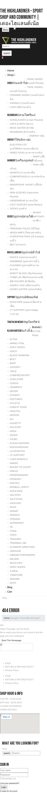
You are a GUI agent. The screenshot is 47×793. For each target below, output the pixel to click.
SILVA (13, 507)
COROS (14, 383)
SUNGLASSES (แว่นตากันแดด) (26, 120)
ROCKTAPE (16, 491)
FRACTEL (15, 411)
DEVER (14, 391)
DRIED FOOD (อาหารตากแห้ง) (26, 152)
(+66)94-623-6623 (8, 710)
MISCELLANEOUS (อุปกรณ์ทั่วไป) (23, 252)
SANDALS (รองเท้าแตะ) (22, 103)
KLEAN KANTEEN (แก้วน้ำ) (19, 331)
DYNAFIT (15, 395)
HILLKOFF (15, 427)
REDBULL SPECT (19, 487)
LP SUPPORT (17, 455)
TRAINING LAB (18, 543)
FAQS (8, 663)
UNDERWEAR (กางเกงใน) (23, 200)
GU (11, 419)
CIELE (13, 371)
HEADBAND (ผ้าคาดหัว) (22, 132)
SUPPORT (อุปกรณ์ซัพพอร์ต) (22, 297)
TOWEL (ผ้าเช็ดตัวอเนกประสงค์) (26, 277)
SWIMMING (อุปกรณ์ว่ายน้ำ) (24, 261)
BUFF (13, 363)
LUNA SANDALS (19, 459)
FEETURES (16, 399)
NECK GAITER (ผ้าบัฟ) (22, 128)
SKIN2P (14, 511)
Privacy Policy (11, 670)
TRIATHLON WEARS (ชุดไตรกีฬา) (23, 322)
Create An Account (8, 791)
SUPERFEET (17, 523)
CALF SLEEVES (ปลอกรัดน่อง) (26, 204)
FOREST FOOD (18, 407)
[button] (41, 31)
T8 (11, 527)
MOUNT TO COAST (20, 467)
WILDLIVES (16, 563)
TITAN (13, 531)
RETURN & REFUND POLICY (19, 667)
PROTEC (15, 483)
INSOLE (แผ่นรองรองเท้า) (23, 257)
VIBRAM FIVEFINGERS (22, 555)
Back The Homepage (11, 640)
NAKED (14, 463)
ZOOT (13, 583)
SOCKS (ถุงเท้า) (18, 208)
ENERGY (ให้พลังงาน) (18, 140)
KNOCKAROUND (19, 447)
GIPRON (14, 415)
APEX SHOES (17, 347)
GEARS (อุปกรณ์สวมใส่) (20, 216)
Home (7, 618)
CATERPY (15, 367)
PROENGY (16, 479)
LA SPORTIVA (17, 451)
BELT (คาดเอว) (18, 244)
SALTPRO (15, 495)
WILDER (14, 559)
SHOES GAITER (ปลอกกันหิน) (26, 289)
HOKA (13, 431)
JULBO (13, 439)
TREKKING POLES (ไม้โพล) (25, 228)
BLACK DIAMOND (19, 355)
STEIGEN (15, 519)
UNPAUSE (15, 551)
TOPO (13, 535)
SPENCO (15, 515)
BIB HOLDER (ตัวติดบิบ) (22, 281)
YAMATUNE (16, 575)
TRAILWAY (15, 539)
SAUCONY (15, 503)
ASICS (13, 351)
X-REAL (14, 571)
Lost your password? (9, 783)
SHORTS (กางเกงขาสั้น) (22, 172)
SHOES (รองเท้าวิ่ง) (17, 83)
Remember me (9, 779)
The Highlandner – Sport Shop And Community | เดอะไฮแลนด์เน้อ (21, 17)
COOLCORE (16, 379)
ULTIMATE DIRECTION (22, 547)
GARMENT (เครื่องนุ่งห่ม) (20, 160)
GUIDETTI (15, 423)
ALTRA (13, 339)
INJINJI (13, 435)
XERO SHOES (17, 567)
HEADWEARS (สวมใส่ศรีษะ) (21, 115)
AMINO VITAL (17, 343)
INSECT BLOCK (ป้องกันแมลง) (26, 273)
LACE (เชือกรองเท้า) (20, 107)
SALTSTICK (16, 499)
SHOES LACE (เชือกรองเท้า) (25, 285)
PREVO (14, 471)
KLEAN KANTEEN (19, 443)
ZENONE (15, 579)
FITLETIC (15, 403)
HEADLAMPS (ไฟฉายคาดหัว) (25, 232)
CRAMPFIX (16, 387)
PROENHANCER (19, 475)
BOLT (13, 359)
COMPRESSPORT (20, 375)
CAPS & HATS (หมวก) (21, 123)
